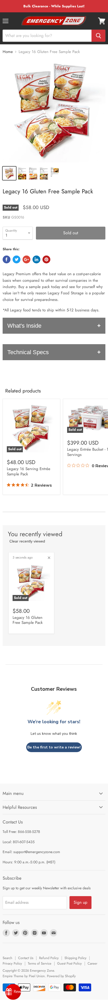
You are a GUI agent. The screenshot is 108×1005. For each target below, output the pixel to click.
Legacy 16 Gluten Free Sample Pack (28, 620)
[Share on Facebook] (6, 259)
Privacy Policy (12, 963)
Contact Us (25, 957)
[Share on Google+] (26, 259)
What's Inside (24, 325)
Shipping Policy (75, 957)
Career (92, 963)
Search (7, 957)
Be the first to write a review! (54, 747)
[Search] (98, 36)
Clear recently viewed (27, 541)
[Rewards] (13, 992)
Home (8, 52)
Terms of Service (39, 963)
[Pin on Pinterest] (46, 259)
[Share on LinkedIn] (36, 259)
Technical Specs (28, 352)
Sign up (80, 902)
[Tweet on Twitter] (16, 259)
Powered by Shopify (61, 976)
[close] (49, 557)
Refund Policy (49, 957)
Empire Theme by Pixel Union (24, 976)
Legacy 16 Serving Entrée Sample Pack (28, 471)
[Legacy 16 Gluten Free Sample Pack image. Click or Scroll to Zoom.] (54, 110)
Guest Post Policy (69, 963)
